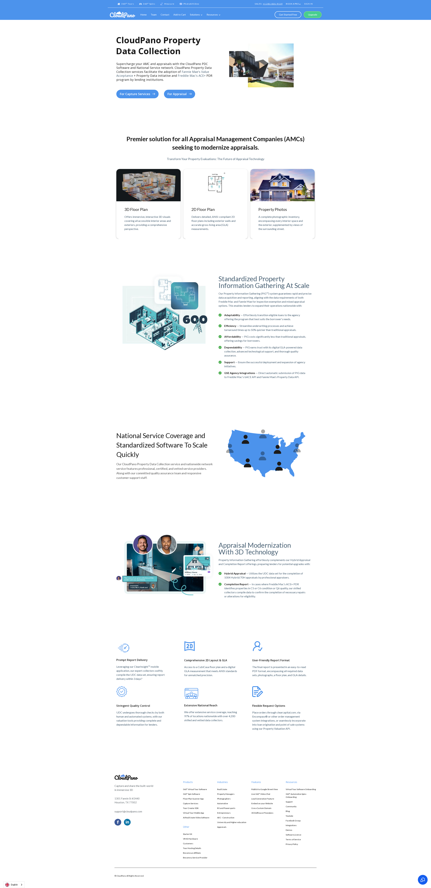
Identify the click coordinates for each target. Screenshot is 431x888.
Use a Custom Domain (261, 808)
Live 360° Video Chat (260, 794)
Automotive (222, 803)
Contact (165, 14)
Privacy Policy (292, 844)
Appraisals (221, 827)
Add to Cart (179, 14)
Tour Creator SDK (191, 808)
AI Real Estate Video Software (196, 817)
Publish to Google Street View (264, 789)
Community (291, 806)
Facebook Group (293, 820)
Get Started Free (288, 14)
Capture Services (190, 803)
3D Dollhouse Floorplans (262, 813)
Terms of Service (293, 839)
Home (143, 14)
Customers (188, 843)
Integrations (291, 825)
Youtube (289, 816)
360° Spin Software (191, 794)
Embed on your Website (262, 803)
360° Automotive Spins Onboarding (296, 795)
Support (289, 801)
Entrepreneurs (224, 813)
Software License (293, 834)
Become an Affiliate (192, 853)
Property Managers (226, 794)
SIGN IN (308, 4)
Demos (289, 830)
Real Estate (222, 789)
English (14, 884)
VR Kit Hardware (190, 839)
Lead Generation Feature (262, 798)
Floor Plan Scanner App (193, 798)
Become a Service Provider (195, 857)
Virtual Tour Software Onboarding (301, 789)
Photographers (224, 798)
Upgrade (312, 14)
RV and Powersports (226, 808)
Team (154, 14)
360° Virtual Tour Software (195, 789)
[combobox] (14, 884)
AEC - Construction (225, 817)
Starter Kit (187, 834)
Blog (288, 811)
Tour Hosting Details (192, 848)
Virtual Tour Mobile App (193, 813)
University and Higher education (231, 822)
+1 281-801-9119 (273, 4)
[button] (293, 4)
